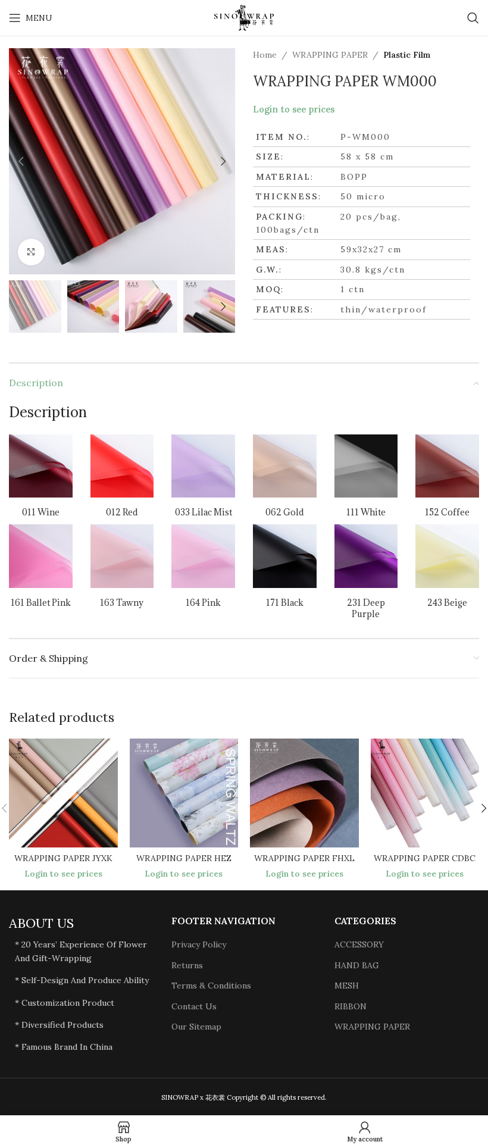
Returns (187, 965)
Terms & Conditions (211, 985)
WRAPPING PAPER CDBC (425, 858)
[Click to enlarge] (31, 252)
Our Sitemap (196, 1026)
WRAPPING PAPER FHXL (304, 858)
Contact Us (194, 1006)
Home (265, 54)
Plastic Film (406, 54)
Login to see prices (293, 109)
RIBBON (350, 1006)
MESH (346, 985)
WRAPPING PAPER (330, 54)
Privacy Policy (198, 944)
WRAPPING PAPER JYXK (63, 858)
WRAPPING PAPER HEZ (184, 858)
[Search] (473, 18)
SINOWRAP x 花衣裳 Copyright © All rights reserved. (244, 1097)
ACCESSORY (359, 944)
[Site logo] (244, 17)
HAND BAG (356, 965)
